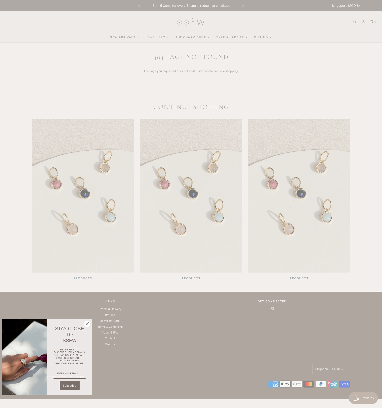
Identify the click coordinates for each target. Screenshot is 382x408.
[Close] (87, 324)
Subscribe (69, 385)
